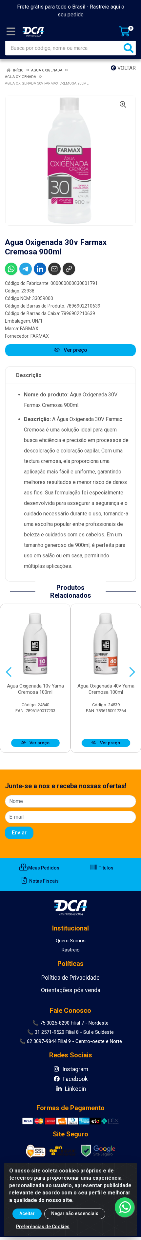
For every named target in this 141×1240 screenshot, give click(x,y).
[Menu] (11, 31)
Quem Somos (71, 941)
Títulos (105, 867)
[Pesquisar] (128, 48)
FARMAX (29, 328)
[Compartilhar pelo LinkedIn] (40, 269)
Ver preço (74, 350)
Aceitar (27, 1213)
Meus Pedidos (43, 867)
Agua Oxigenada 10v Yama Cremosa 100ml (35, 689)
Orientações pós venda (70, 990)
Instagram (74, 1069)
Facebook (74, 1079)
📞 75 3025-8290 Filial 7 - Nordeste (70, 1023)
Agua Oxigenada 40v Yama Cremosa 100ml (105, 689)
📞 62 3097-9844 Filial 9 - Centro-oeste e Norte (70, 1041)
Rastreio (71, 950)
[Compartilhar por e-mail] (54, 269)
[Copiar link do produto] (69, 269)
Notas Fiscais (43, 881)
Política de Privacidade (70, 977)
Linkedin (75, 1089)
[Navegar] (8, 672)
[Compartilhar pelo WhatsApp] (11, 269)
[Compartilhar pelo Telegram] (25, 269)
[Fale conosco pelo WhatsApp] (124, 1207)
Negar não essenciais (74, 1213)
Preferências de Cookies (43, 1226)
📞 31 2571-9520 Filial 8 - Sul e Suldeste (70, 1032)
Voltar (126, 68)
